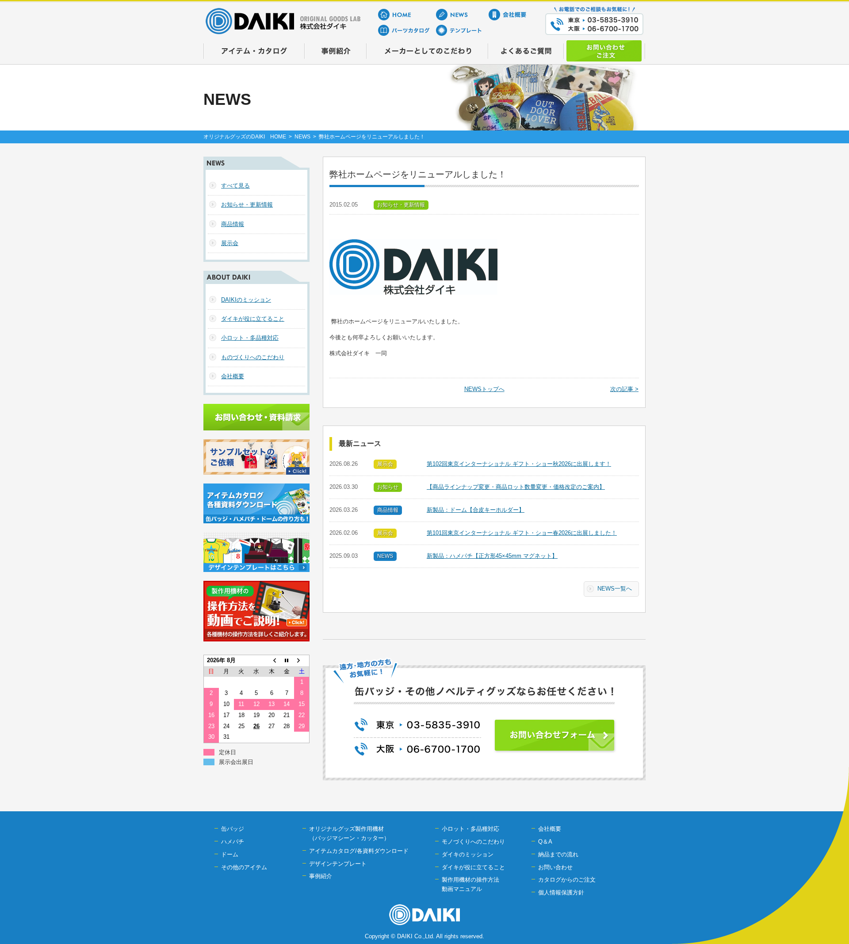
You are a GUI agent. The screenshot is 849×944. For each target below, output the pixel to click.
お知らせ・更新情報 (247, 204)
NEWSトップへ (484, 389)
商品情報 (232, 224)
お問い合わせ (555, 867)
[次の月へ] (301, 660)
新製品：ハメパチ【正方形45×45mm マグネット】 (492, 556)
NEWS (302, 137)
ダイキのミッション (467, 854)
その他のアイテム (244, 867)
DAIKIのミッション (246, 299)
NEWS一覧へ (614, 588)
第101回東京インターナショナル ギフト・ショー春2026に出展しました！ (522, 533)
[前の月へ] (271, 660)
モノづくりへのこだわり (473, 841)
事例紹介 (320, 876)
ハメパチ (232, 841)
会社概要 (232, 376)
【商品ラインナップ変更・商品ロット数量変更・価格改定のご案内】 (516, 487)
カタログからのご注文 (567, 879)
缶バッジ (232, 828)
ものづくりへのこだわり (252, 357)
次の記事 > (624, 389)
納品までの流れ (558, 854)
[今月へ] (286, 660)
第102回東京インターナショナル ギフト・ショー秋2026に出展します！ (519, 463)
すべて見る (235, 185)
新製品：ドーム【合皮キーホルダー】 (475, 510)
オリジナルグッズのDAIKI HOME (244, 137)
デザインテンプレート (338, 863)
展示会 (229, 243)
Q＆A (545, 841)
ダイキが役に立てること (252, 318)
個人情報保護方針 (561, 892)
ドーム (229, 854)
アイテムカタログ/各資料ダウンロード (359, 851)
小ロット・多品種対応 (250, 337)
